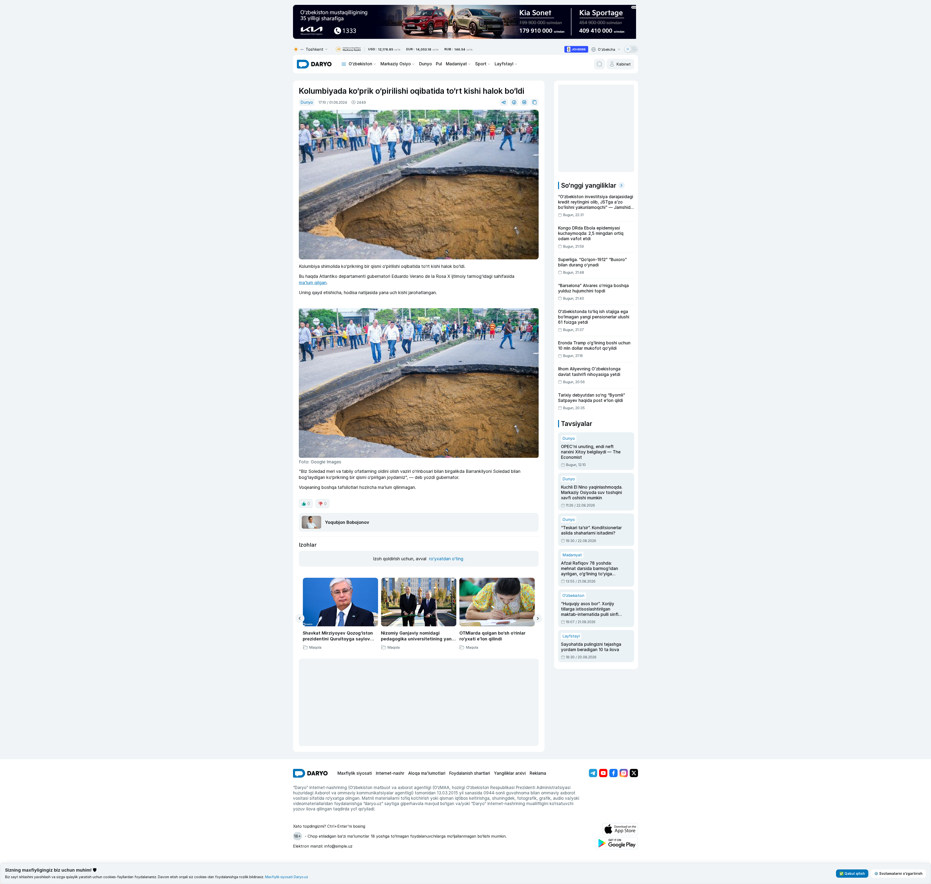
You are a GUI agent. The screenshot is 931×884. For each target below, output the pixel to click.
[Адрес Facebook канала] (613, 773)
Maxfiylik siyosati (354, 773)
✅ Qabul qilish (852, 873)
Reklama (538, 773)
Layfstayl (504, 63)
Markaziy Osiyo (395, 63)
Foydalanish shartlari (469, 773)
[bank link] (348, 49)
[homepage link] (314, 64)
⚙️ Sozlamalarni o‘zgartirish (898, 873)
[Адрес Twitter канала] (634, 773)
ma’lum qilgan (313, 282)
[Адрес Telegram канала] (593, 773)
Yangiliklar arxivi (510, 773)
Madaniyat (456, 63)
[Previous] (299, 618)
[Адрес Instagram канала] (624, 773)
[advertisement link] (576, 49)
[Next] (537, 618)
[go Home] (310, 773)
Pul (439, 63)
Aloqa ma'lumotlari (426, 773)
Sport (480, 63)
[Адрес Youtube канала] (603, 773)
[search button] (599, 64)
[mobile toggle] (344, 64)
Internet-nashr (390, 773)
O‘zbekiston (360, 63)
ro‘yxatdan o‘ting (446, 558)
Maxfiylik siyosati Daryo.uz (286, 877)
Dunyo (425, 63)
